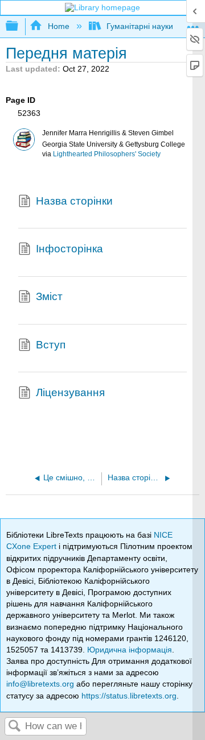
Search (15, 726)
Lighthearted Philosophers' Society (107, 154)
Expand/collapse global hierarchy (19, 26)
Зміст (49, 296)
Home (58, 26)
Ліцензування (70, 392)
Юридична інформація (129, 649)
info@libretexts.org (40, 683)
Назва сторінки (74, 201)
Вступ (50, 345)
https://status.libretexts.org (129, 695)
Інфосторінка (69, 249)
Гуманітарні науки (139, 26)
